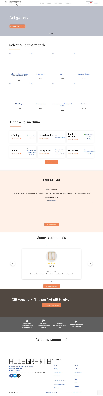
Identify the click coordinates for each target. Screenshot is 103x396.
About (76, 365)
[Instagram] (19, 376)
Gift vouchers (78, 372)
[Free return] (60, 321)
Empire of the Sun (83, 74)
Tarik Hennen (78, 392)
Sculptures (45, 150)
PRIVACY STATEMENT (60, 380)
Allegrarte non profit (51, 392)
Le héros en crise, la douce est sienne (62, 104)
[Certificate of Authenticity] (76, 322)
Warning (56, 387)
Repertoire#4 (40, 74)
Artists (42, 3)
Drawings (73, 150)
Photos (14, 150)
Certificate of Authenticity (76, 324)
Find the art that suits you (17, 26)
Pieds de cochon (41, 104)
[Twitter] (15, 376)
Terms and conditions (59, 384)
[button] (10, 202)
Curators (76, 375)
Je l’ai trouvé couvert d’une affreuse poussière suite (19, 75)
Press (75, 382)
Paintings (16, 135)
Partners (76, 368)
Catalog (49, 3)
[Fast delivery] (43, 321)
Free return (60, 323)
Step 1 (62, 74)
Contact (76, 386)
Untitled (83, 104)
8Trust (73, 392)
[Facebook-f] (11, 376)
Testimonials (68, 3)
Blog (75, 379)
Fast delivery (43, 323)
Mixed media (46, 135)
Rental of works (58, 3)
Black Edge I (19, 104)
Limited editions (72, 135)
